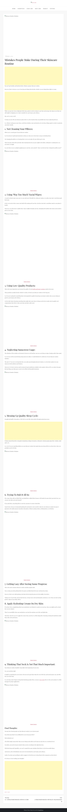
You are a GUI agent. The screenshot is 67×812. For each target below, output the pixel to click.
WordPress (40, 810)
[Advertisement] (33, 76)
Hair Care (30, 8)
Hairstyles (21, 8)
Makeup (45, 8)
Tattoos (52, 8)
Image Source (33, 190)
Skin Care (38, 8)
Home (14, 8)
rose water (42, 679)
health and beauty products (38, 289)
